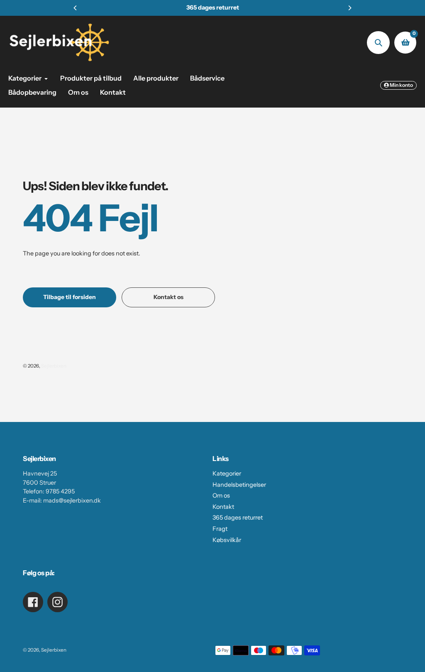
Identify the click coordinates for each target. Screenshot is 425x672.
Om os (221, 495)
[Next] (349, 8)
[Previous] (75, 8)
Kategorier (226, 473)
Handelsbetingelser (239, 484)
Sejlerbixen (53, 366)
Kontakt (223, 506)
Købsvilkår (226, 540)
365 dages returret (237, 517)
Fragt (219, 528)
